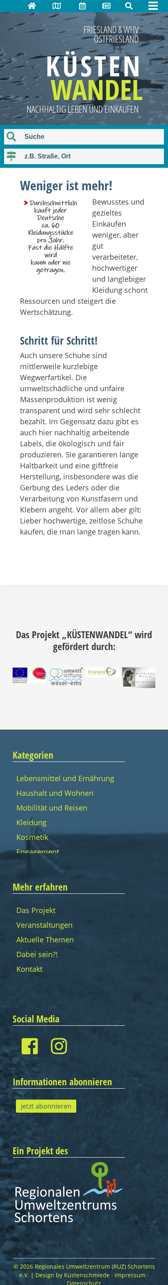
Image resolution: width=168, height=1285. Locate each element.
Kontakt (29, 969)
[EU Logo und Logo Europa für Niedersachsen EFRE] (29, 680)
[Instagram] (59, 1045)
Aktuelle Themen (45, 939)
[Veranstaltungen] (82, 6)
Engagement (37, 852)
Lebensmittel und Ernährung (65, 778)
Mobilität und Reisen (51, 808)
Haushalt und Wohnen (54, 793)
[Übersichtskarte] (57, 6)
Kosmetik (32, 837)
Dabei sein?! (37, 954)
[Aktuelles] (106, 6)
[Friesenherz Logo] (102, 674)
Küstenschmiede (87, 1275)
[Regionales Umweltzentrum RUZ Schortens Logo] (69, 1221)
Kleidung (31, 822)
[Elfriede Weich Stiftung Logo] (138, 685)
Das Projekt (35, 910)
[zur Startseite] (32, 6)
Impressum (130, 1275)
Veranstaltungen (44, 925)
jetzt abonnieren (46, 1106)
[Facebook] (30, 1045)
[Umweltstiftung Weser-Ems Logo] (65, 682)
